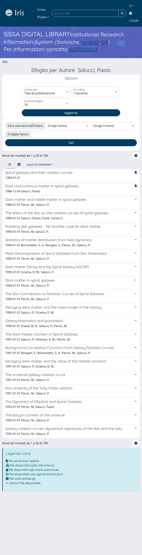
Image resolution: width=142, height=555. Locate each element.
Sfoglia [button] (42, 17)
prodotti (90, 42)
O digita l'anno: (18, 134)
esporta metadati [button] (39, 164)
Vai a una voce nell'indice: (25, 126)
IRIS (5, 62)
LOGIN (133, 21)
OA (104, 42)
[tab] (9, 164)
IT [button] (130, 6)
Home (41, 10)
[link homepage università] (17, 13)
